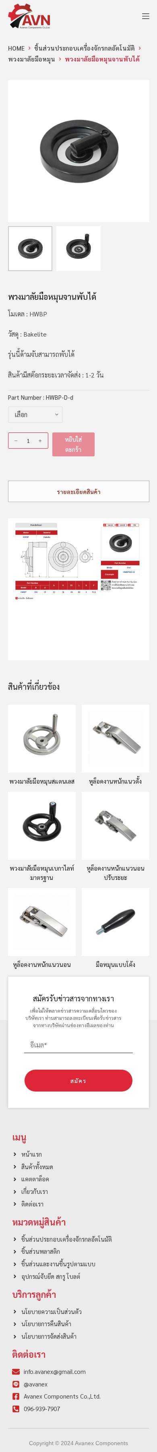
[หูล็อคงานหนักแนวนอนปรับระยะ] (115, 826)
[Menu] (145, 16)
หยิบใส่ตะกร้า (73, 444)
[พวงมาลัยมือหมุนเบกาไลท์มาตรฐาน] (42, 826)
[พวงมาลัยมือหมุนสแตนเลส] (42, 739)
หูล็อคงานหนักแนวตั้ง (115, 781)
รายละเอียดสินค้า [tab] (79, 491)
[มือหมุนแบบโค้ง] (115, 922)
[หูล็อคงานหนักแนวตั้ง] (115, 739)
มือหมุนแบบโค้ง (115, 964)
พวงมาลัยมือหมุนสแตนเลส (41, 781)
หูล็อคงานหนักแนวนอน (42, 964)
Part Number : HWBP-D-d (40, 397)
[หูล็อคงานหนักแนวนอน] (42, 922)
